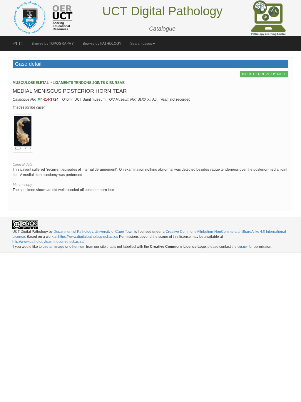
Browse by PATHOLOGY (102, 43)
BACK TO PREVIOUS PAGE (264, 74)
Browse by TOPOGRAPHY (52, 43)
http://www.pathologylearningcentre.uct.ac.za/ (48, 242)
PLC (17, 43)
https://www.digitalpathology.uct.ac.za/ (88, 237)
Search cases (141, 43)
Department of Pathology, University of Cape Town (93, 232)
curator (243, 246)
